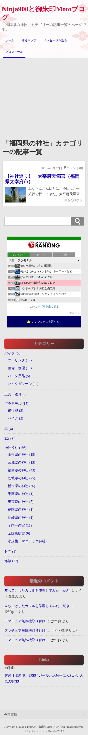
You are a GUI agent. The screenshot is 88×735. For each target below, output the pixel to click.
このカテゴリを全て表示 (44, 306)
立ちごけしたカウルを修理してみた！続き (36, 590)
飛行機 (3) (15, 410)
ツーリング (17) (20, 360)
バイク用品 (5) (19, 376)
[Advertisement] (44, 94)
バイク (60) (13, 353)
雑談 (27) (11, 561)
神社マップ (29, 40)
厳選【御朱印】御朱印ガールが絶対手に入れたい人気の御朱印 (43, 678)
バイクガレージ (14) (23, 384)
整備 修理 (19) (20, 368)
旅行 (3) (10, 438)
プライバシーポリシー (35, 731)
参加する (74, 312)
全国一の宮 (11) (20, 525)
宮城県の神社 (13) (21, 462)
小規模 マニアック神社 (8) (29, 541)
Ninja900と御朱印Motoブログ (44, 13)
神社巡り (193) (15, 448)
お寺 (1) (10, 551)
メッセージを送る (55, 40)
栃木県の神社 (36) (21, 486)
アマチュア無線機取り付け (24, 621)
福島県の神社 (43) (21, 470)
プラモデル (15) (16, 404)
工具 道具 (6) (15, 394)
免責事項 (10, 715)
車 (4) (8, 429)
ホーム (9, 40)
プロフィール (14, 51)
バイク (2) (15, 418)
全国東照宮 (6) (19, 533)
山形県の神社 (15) (21, 454)
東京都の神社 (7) (20, 502)
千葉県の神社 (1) (20, 494)
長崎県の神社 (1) (20, 518)
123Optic (10, 612)
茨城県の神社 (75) (21, 478)
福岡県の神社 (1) (20, 509)
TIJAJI (60, 731)
